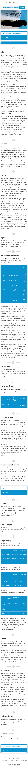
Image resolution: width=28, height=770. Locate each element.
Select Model (11, 7)
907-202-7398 (16, 758)
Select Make (5, 7)
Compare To (16, 7)
